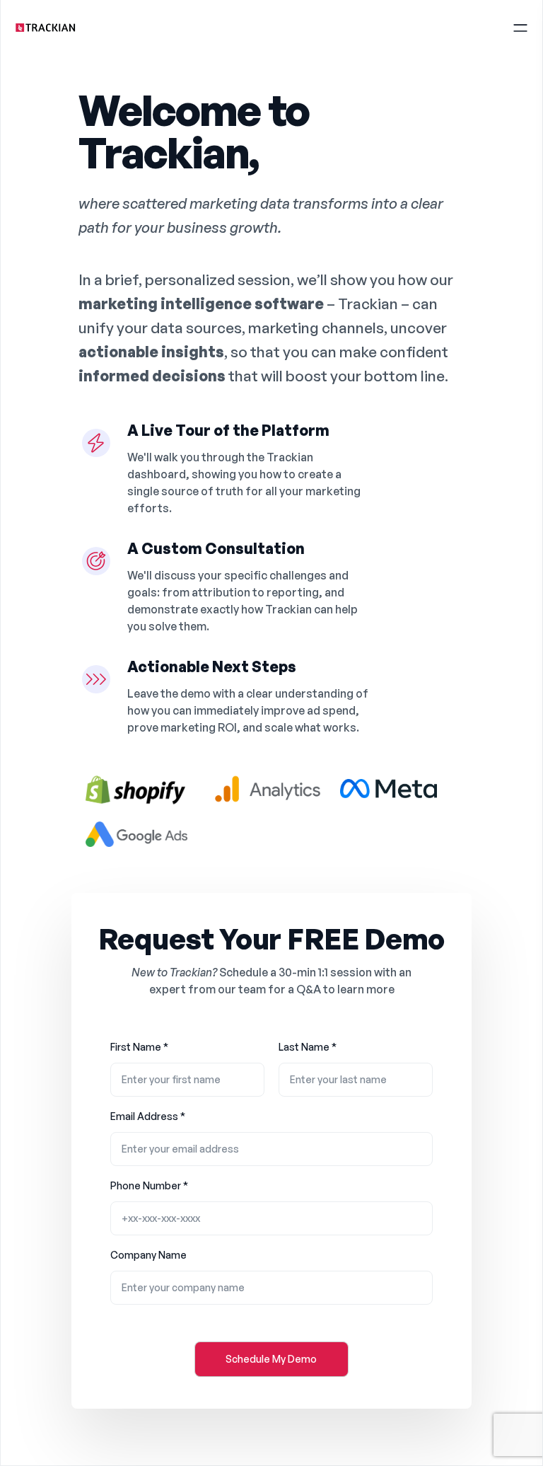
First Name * (139, 1047)
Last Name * (308, 1047)
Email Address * (147, 1116)
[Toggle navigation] (520, 26)
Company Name (148, 1255)
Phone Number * (149, 1185)
